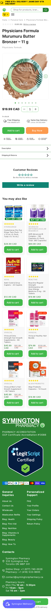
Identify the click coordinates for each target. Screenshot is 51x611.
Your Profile (33, 506)
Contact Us (8, 506)
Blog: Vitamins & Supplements (10, 534)
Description (6, 148)
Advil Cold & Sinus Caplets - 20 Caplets (13, 284)
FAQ (29, 501)
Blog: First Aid (9, 524)
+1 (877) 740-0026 (32, 569)
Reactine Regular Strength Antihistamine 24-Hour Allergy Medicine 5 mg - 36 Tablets (36, 288)
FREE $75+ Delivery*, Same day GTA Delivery (24, 3)
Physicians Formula (12, 47)
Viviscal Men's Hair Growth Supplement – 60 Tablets (12, 389)
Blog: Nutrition (9, 528)
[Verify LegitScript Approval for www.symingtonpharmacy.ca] (25, 457)
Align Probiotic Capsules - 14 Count (37, 388)
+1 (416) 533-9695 (29, 572)
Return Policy (33, 524)
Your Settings (34, 515)
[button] (15, 102)
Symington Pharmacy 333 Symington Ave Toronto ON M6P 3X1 (18, 561)
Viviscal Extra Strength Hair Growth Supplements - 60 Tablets (13, 339)
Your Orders (33, 510)
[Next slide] (45, 76)
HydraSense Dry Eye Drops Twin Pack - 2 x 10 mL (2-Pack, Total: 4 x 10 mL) (13, 233)
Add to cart (13, 130)
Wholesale (7, 510)
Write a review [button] (25, 185)
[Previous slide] (5, 76)
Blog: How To (9, 544)
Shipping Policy (34, 519)
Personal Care (17, 20)
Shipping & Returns (9, 155)
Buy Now (37, 130)
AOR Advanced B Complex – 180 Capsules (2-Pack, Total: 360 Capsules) (37, 237)
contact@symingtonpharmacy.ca (24, 577)
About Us (7, 501)
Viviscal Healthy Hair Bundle (37, 337)
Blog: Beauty (8, 540)
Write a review (29, 24)
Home (4, 20)
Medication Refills (11, 515)
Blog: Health (8, 519)
